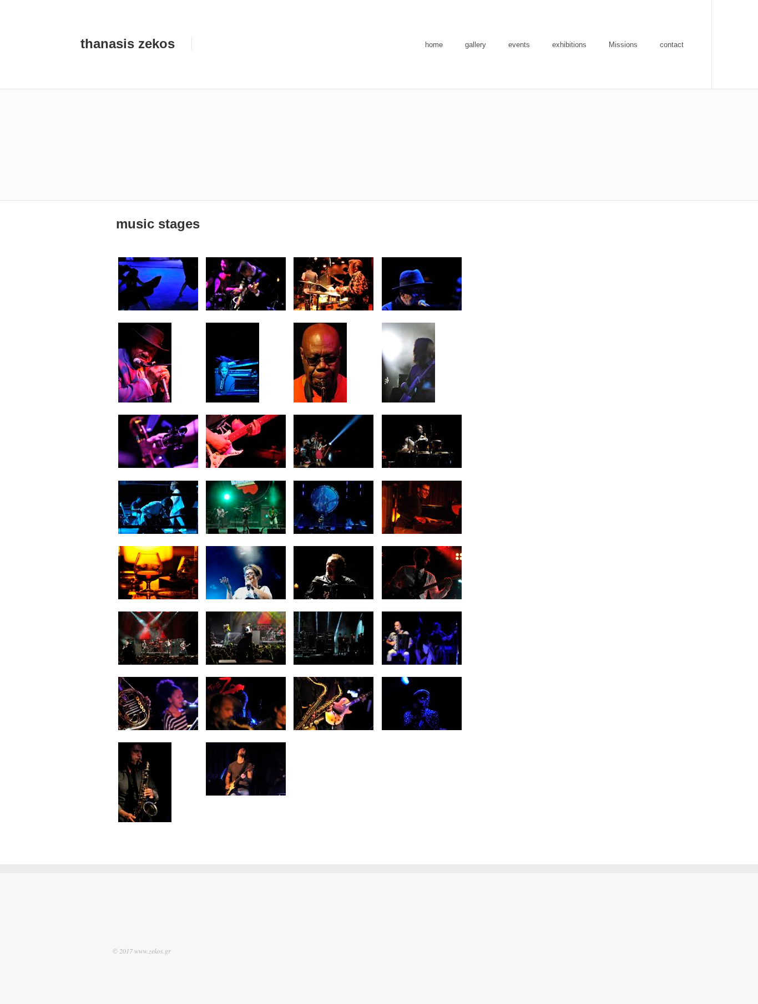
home (434, 44)
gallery (475, 44)
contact (672, 44)
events (519, 44)
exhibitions (569, 44)
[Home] (57, 45)
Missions (623, 44)
